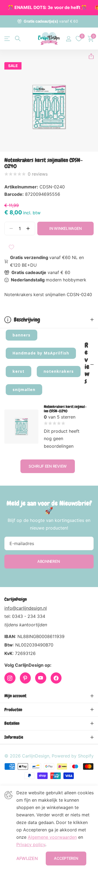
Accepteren (66, 858)
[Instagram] (10, 678)
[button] (89, 56)
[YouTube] (40, 678)
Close (49, 696)
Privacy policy (30, 844)
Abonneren (49, 561)
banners (21, 335)
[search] (17, 38)
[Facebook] (56, 678)
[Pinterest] (25, 678)
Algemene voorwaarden (52, 837)
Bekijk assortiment (7, 38)
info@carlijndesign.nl (25, 608)
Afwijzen (27, 858)
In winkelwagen (65, 228)
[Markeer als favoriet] (11, 247)
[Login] (68, 38)
